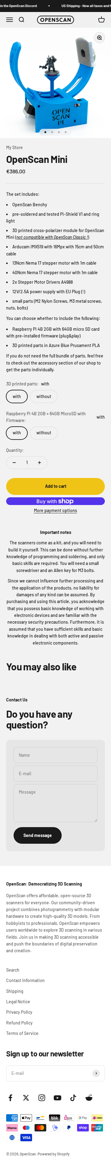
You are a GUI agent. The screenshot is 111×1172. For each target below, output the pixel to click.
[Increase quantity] (39, 462)
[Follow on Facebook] (10, 1098)
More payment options (55, 510)
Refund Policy (19, 1022)
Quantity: (15, 450)
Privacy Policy (19, 1012)
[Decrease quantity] (14, 462)
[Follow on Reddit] (89, 1098)
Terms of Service (22, 1033)
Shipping (14, 991)
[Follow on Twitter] (26, 1098)
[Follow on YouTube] (57, 1098)
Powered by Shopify (54, 1154)
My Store (14, 147)
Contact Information (25, 980)
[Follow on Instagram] (42, 1098)
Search (12, 970)
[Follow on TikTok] (73, 1098)
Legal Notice (18, 1001)
